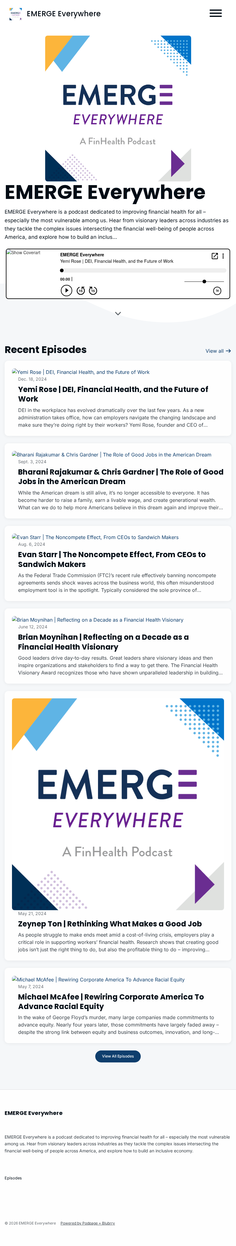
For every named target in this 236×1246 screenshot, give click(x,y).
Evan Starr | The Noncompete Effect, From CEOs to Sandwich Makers (112, 559)
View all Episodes (118, 1056)
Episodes (13, 1178)
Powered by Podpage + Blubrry (88, 1223)
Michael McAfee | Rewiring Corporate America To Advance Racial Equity (111, 1001)
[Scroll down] (118, 314)
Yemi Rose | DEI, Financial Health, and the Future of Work (113, 394)
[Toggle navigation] (215, 14)
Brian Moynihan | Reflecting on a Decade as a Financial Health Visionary (103, 642)
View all (215, 351)
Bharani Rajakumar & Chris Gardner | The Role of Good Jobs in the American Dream (121, 477)
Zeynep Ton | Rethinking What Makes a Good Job (110, 924)
